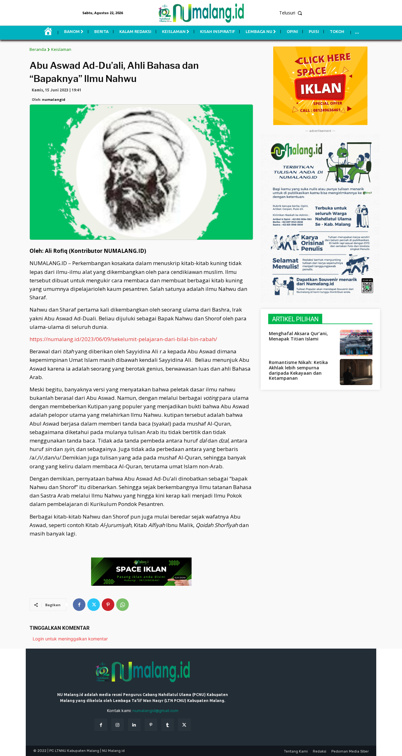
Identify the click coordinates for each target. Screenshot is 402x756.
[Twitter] (93, 604)
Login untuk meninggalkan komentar (70, 638)
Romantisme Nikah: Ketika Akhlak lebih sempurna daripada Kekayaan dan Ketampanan (298, 370)
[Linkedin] (134, 725)
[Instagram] (117, 725)
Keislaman (61, 49)
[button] (336, 13)
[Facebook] (79, 604)
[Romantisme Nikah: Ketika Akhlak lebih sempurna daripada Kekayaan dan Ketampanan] (356, 372)
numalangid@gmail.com (155, 710)
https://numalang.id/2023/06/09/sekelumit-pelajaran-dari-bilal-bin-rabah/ (123, 339)
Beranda (38, 49)
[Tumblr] (167, 725)
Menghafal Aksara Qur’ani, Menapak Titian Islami (298, 336)
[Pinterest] (108, 604)
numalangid (53, 99)
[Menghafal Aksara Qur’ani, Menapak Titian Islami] (356, 343)
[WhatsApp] (122, 604)
